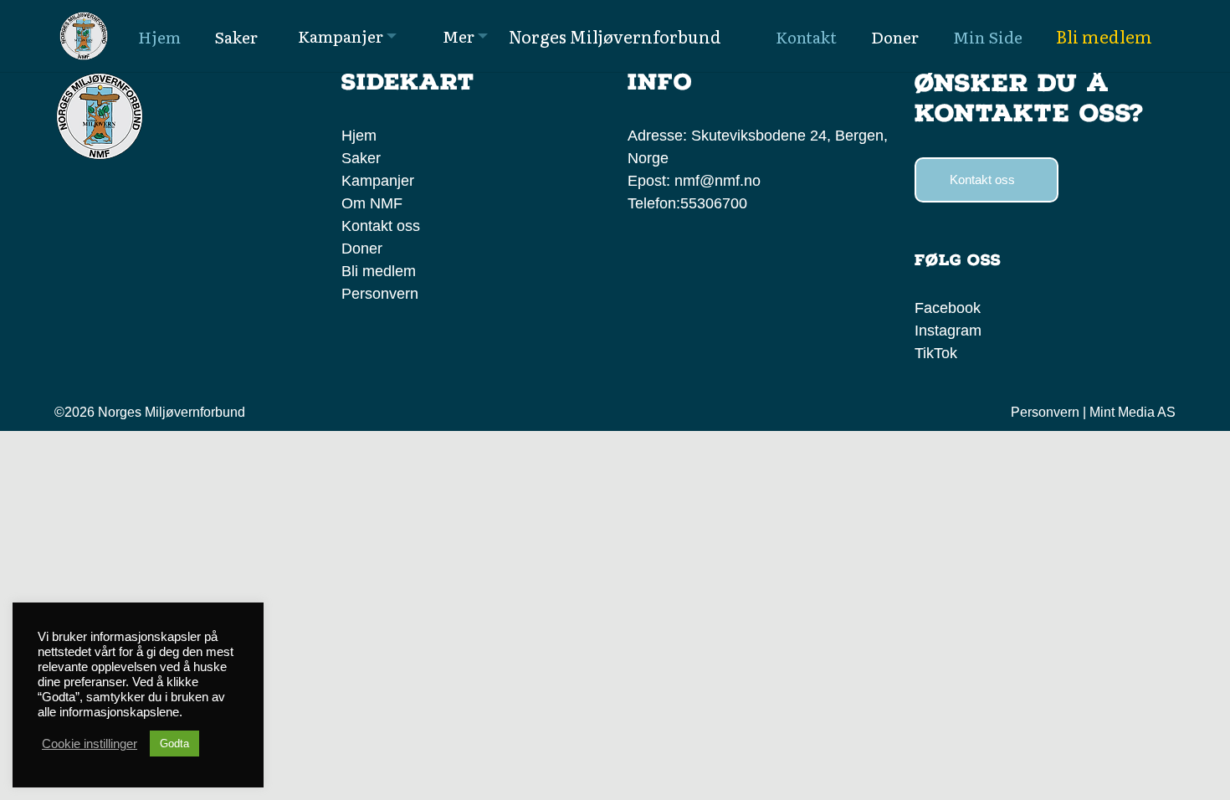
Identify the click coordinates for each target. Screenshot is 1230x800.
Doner (361, 248)
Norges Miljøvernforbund (615, 36)
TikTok (936, 353)
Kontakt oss (380, 226)
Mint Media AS (1132, 412)
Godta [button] (174, 743)
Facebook (948, 308)
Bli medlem (1104, 36)
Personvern (379, 293)
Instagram (948, 330)
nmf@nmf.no (717, 180)
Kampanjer (377, 180)
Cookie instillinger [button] (89, 744)
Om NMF (371, 203)
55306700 (713, 203)
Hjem (359, 135)
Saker (361, 158)
